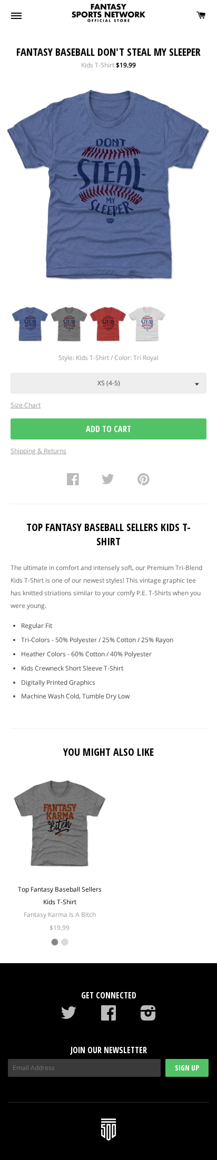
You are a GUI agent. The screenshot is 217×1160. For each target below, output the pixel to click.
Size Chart (26, 405)
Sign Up (187, 1068)
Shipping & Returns (38, 450)
